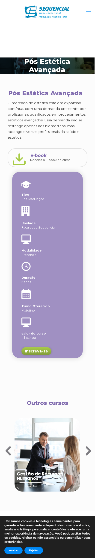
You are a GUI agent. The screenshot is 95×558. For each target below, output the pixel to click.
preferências (13, 542)
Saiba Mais (30, 485)
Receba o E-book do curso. (50, 157)
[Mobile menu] (89, 11)
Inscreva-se (36, 351)
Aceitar (13, 550)
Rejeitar (34, 550)
